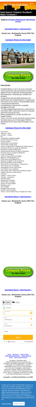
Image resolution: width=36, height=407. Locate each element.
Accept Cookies (19, 403)
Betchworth (20, 20)
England (12, 20)
